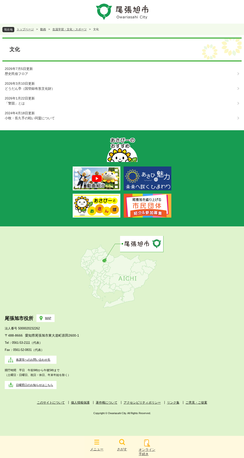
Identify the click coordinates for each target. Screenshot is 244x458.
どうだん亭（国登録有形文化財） (30, 88)
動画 (43, 29)
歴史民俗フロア (16, 74)
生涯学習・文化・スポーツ (69, 29)
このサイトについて (51, 402)
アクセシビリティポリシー (142, 402)
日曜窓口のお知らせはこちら (34, 385)
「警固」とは (15, 103)
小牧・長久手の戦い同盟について (30, 118)
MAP (48, 318)
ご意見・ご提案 (196, 402)
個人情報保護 (80, 402)
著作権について (106, 402)
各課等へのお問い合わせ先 (33, 359)
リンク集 (173, 402)
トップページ (25, 29)
